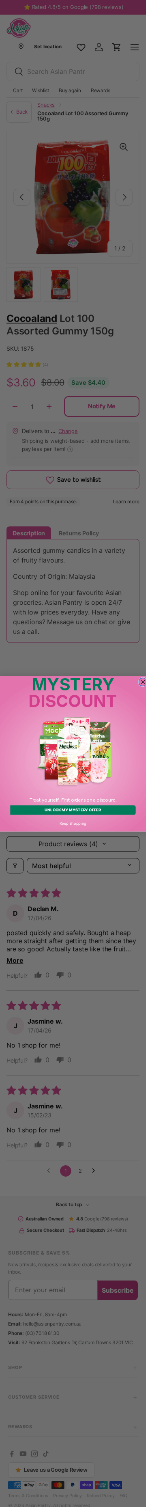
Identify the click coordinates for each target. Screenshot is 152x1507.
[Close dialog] (143, 682)
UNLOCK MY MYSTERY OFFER (73, 810)
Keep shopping (73, 823)
